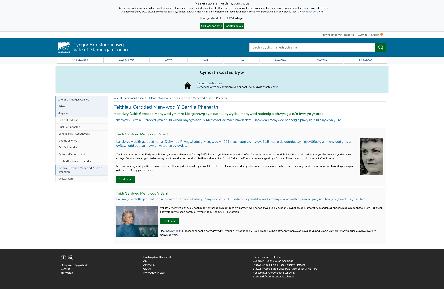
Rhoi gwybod (80, 60)
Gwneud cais (126, 60)
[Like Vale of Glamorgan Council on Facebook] (63, 257)
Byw (241, 60)
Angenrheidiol (211, 18)
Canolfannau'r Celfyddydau (74, 133)
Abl (145, 261)
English (375, 35)
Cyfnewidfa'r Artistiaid (71, 154)
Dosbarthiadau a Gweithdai (74, 161)
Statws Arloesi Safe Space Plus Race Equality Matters (285, 268)
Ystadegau (237, 18)
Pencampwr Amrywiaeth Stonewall (274, 272)
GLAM (147, 268)
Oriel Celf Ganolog (69, 127)
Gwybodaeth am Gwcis (310, 11)
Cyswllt (362, 35)
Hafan (61, 106)
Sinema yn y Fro (67, 140)
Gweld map (125, 179)
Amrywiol (149, 265)
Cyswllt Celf (65, 179)
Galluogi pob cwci (211, 26)
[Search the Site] (380, 47)
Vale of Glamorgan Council (73, 99)
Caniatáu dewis (234, 26)
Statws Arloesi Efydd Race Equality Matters (279, 265)
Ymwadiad (67, 273)
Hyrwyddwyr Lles (154, 272)
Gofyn (168, 60)
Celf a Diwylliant (68, 120)
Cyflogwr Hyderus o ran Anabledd (273, 261)
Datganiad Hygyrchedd (74, 265)
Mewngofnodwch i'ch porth (338, 35)
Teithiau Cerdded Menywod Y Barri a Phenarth (80, 170)
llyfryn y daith (173, 231)
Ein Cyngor (365, 60)
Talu (205, 60)
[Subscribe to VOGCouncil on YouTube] (70, 257)
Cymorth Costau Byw (209, 83)
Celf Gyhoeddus (67, 147)
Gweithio (280, 60)
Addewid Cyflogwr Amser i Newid (273, 276)
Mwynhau (322, 60)
